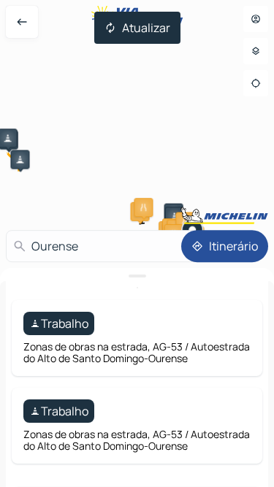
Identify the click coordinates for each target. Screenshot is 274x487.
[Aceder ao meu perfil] (255, 19)
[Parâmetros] (255, 51)
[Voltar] (22, 22)
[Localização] (255, 83)
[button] (19, 159)
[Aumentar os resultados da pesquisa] (137, 276)
